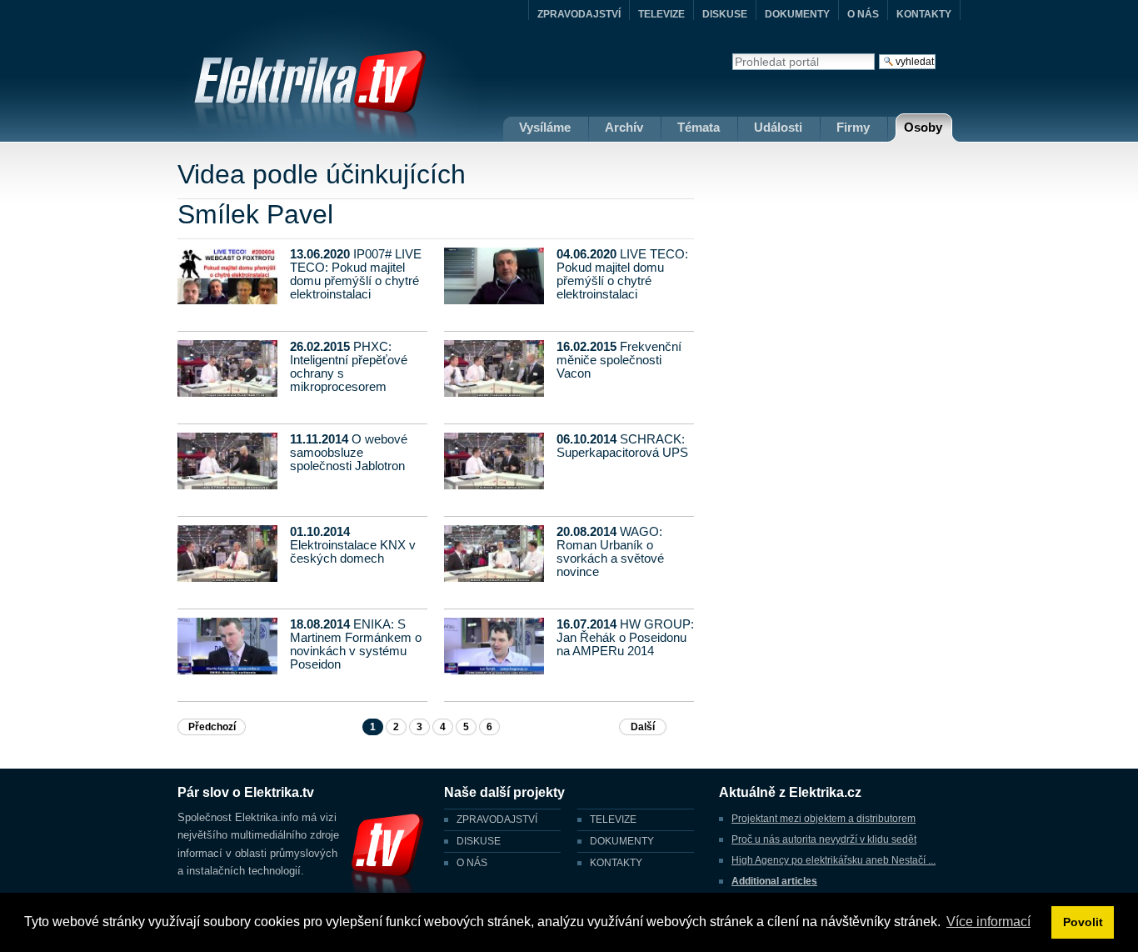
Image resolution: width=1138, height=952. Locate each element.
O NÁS (863, 14)
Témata (698, 127)
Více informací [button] (988, 921)
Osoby (923, 127)
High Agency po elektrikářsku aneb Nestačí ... (833, 860)
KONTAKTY (923, 14)
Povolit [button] (1083, 922)
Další (643, 727)
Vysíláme (545, 127)
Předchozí (212, 727)
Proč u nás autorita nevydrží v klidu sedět (823, 839)
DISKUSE (724, 14)
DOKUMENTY (797, 14)
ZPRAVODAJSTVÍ (579, 14)
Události (778, 127)
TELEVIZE (661, 14)
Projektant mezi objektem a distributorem (823, 818)
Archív (624, 127)
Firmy (853, 127)
